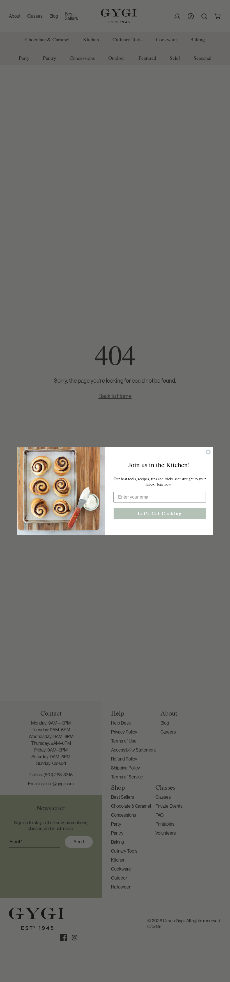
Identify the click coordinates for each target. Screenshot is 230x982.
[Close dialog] (208, 452)
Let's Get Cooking (160, 513)
